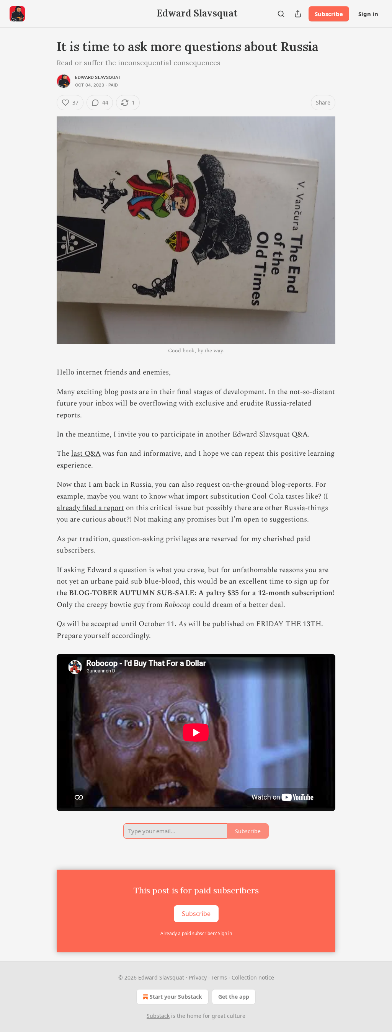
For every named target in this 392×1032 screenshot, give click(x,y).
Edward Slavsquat (98, 77)
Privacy (198, 977)
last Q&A (86, 453)
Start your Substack (176, 996)
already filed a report (90, 508)
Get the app (233, 996)
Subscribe (329, 14)
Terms (219, 977)
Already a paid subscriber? (196, 933)
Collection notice (253, 977)
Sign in (368, 14)
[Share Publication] (297, 13)
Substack (158, 1015)
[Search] (281, 13)
